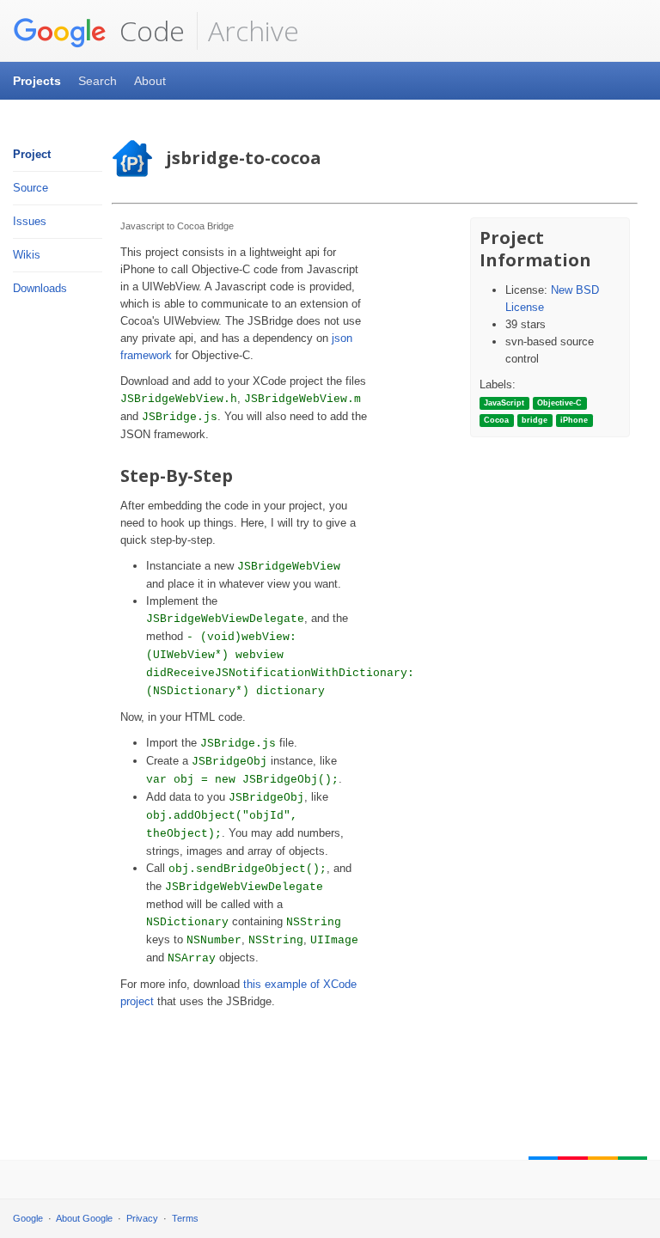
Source (30, 187)
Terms (185, 1218)
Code (149, 30)
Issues (29, 221)
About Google (84, 1218)
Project (32, 154)
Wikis (26, 254)
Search (97, 81)
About (150, 81)
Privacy (142, 1218)
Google (28, 1218)
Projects (37, 81)
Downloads (40, 288)
